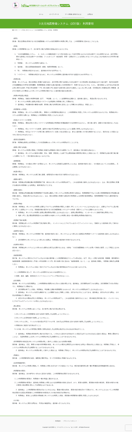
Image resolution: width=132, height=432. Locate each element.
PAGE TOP (127, 417)
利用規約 (58, 421)
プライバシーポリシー (70, 421)
